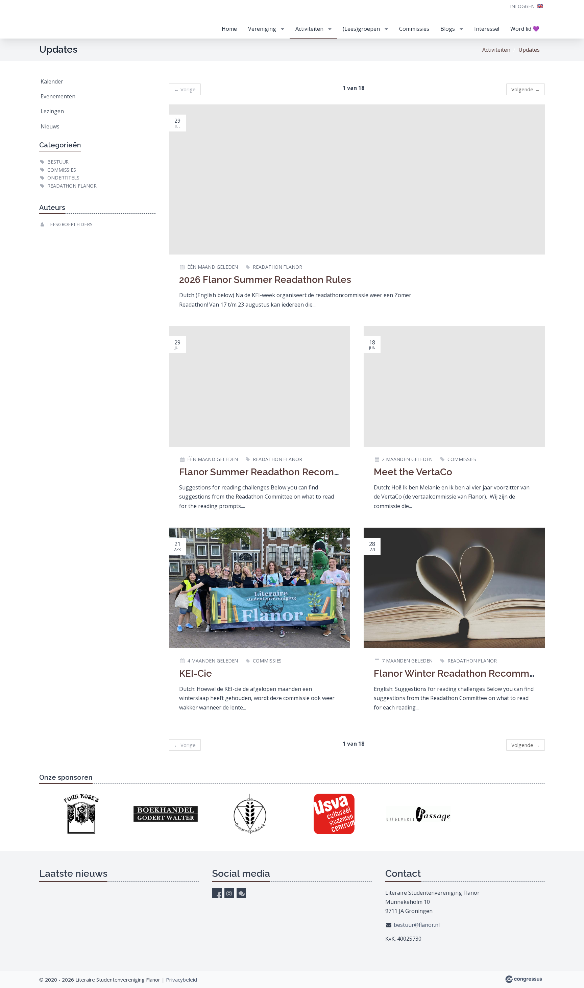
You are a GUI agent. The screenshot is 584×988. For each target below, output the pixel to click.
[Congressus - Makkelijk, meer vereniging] (524, 979)
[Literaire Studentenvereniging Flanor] (90, 19)
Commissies (414, 28)
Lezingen (52, 111)
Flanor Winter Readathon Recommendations (474, 673)
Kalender (52, 81)
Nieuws (50, 126)
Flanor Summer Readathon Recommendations (283, 472)
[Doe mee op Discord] (241, 893)
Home (229, 28)
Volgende (525, 89)
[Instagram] (229, 893)
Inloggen (522, 6)
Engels (540, 6)
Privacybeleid (181, 979)
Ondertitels (63, 177)
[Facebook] (217, 893)
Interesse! (486, 28)
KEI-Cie (195, 673)
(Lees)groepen (361, 28)
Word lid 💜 (524, 28)
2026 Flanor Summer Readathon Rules (265, 279)
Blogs (447, 28)
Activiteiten (309, 28)
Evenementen (58, 96)
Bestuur (58, 162)
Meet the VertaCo (413, 472)
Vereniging (262, 28)
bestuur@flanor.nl (417, 925)
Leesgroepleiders (69, 224)
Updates (529, 49)
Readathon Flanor (71, 186)
